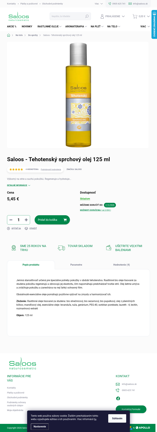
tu (95, 419)
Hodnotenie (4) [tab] (121, 264)
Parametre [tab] (76, 264)
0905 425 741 (128, 390)
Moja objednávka (15, 410)
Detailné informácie (17, 185)
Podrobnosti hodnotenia (51, 169)
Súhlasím (117, 418)
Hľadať (87, 16)
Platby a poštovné (29, 3)
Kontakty (11, 3)
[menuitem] (13, 26)
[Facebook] (118, 398)
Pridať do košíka (47, 219)
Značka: (74, 169)
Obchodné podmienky (52, 3)
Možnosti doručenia (95, 210)
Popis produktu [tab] (31, 264)
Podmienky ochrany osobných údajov (16, 404)
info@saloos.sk (129, 384)
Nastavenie (40, 426)
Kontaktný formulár (131, 409)
